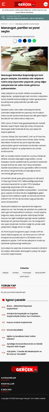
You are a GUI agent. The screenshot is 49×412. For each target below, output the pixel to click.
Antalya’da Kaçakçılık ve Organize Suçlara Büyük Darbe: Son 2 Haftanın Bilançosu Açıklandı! (23, 315)
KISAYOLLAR (7, 384)
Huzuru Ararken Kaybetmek (19, 322)
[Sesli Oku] (15, 41)
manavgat (27, 272)
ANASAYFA (4, 24)
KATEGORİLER (8, 378)
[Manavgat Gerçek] (24, 4)
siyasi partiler (40, 272)
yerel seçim (24, 276)
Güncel (11, 24)
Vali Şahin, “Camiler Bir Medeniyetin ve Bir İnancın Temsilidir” (24, 352)
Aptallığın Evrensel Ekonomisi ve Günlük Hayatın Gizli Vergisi (25, 345)
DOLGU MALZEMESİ (15, 330)
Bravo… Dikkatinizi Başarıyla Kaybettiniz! (19, 307)
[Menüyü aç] (3, 4)
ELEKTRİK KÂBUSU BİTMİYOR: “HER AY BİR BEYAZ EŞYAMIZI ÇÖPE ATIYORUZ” (24, 18)
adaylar (5, 272)
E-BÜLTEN (6, 389)
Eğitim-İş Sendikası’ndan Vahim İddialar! (21, 337)
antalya (16, 272)
